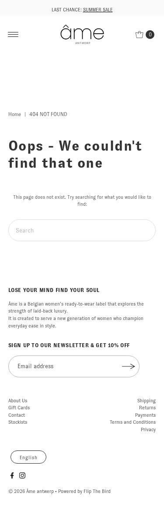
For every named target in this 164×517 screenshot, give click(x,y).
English (29, 457)
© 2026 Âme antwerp (31, 491)
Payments (145, 415)
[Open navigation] (13, 35)
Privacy (148, 429)
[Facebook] (12, 476)
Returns (147, 407)
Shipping (146, 400)
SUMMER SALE (98, 9)
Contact (16, 415)
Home (14, 114)
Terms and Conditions (133, 422)
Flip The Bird (97, 491)
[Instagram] (22, 476)
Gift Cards (19, 407)
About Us (17, 400)
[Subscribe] (129, 366)
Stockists (17, 422)
